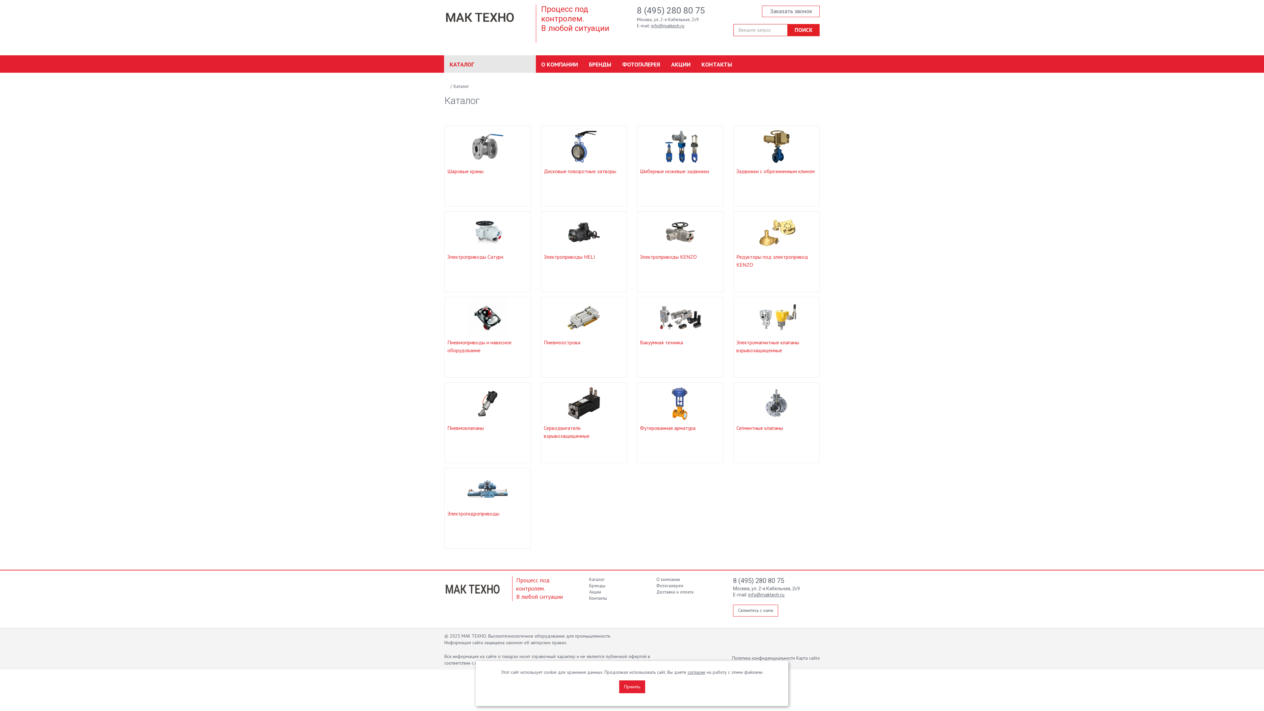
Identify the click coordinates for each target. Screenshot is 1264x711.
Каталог (462, 64)
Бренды (600, 64)
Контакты (716, 64)
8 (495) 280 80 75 (671, 10)
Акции (681, 64)
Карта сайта (808, 658)
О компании (559, 64)
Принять (632, 687)
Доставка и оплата (675, 592)
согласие (696, 672)
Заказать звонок (791, 11)
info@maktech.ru (667, 26)
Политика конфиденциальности (763, 658)
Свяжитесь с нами (755, 610)
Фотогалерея (641, 64)
